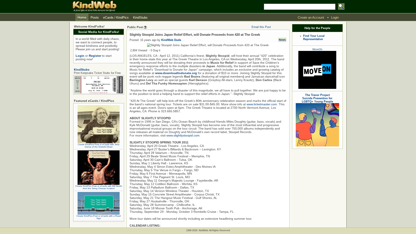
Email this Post (261, 27)
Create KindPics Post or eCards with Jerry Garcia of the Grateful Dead (98, 145)
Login (80, 55)
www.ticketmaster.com (262, 104)
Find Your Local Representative (314, 37)
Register (95, 55)
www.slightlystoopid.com (183, 135)
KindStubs (81, 69)
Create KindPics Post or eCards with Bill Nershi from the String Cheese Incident (98, 187)
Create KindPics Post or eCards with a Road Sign (98, 217)
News (282, 39)
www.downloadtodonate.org (176, 73)
